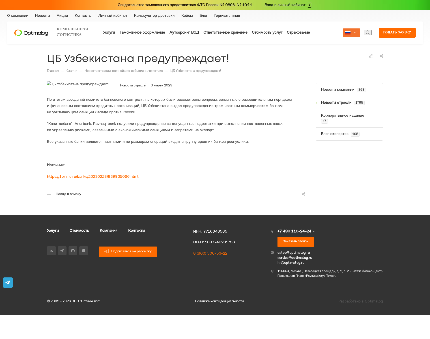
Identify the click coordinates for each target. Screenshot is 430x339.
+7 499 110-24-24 (391, 16)
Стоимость (79, 231)
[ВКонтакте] (331, 16)
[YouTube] (347, 16)
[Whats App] (355, 16)
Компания (109, 231)
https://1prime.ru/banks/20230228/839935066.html (93, 177)
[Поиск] (368, 32)
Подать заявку (397, 32)
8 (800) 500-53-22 (210, 253)
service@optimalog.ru (294, 258)
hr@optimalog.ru (291, 263)
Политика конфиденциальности (219, 301)
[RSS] (370, 56)
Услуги (53, 231)
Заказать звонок (295, 241)
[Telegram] (339, 16)
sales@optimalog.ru (293, 253)
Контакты (136, 231)
